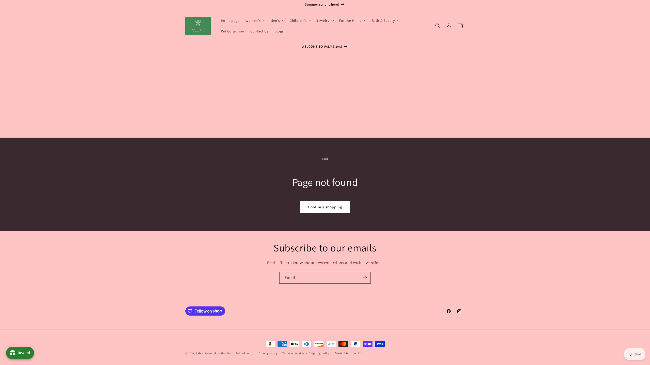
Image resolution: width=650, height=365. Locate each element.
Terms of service (293, 353)
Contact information (348, 353)
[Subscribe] (364, 278)
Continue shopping (325, 207)
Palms (200, 353)
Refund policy (245, 353)
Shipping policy (319, 353)
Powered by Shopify (218, 353)
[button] (254, 20)
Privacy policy (268, 353)
